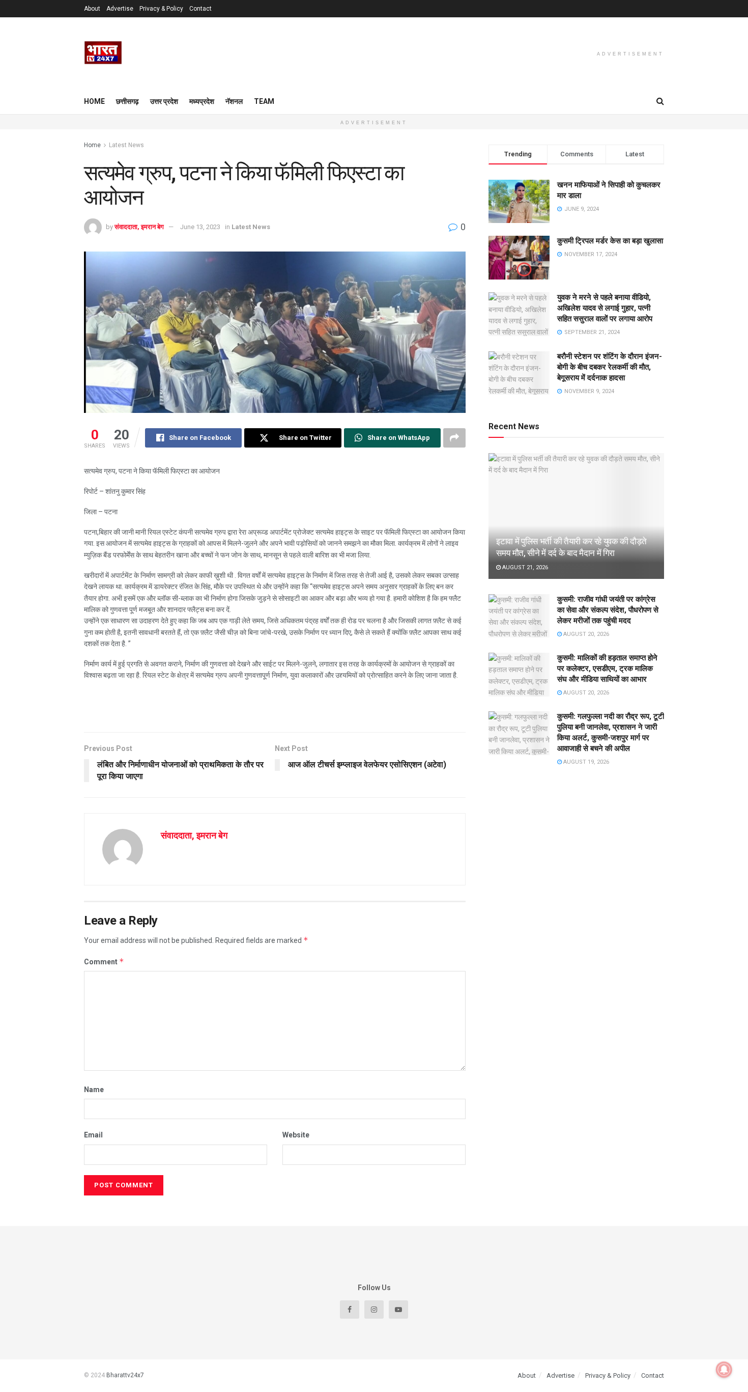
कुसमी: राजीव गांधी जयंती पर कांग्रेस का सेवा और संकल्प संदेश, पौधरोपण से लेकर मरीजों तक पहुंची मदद (607, 610)
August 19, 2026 (585, 762)
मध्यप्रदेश (201, 101)
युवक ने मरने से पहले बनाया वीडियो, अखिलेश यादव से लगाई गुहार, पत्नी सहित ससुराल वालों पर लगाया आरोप (604, 308)
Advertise (119, 8)
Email (93, 1135)
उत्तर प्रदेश (164, 101)
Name (94, 1089)
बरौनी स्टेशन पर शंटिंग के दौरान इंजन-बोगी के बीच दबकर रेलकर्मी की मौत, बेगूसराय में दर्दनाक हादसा (609, 367)
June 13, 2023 (200, 227)
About (92, 8)
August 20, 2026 (585, 634)
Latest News (126, 145)
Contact (200, 8)
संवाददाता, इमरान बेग (139, 227)
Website (295, 1135)
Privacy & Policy (161, 8)
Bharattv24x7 (125, 1375)
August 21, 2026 (524, 567)
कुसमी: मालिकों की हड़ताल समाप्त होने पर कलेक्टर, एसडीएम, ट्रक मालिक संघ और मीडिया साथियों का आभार (607, 668)
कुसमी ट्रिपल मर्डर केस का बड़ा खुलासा (610, 240)
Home (94, 101)
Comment (104, 961)
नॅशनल (234, 101)
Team (264, 101)
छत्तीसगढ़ (127, 101)
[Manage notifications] (724, 1369)
